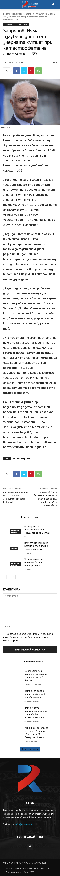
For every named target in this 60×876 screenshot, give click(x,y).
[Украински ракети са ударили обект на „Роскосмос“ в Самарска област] (16, 731)
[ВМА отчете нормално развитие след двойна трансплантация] (16, 545)
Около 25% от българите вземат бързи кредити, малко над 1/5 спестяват (45, 499)
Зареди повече (29, 749)
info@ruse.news (23, 824)
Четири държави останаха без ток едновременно (33, 562)
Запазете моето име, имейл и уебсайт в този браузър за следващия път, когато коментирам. (28, 637)
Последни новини (21, 24)
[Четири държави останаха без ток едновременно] (16, 694)
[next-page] (14, 577)
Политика (17, 14)
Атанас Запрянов (21, 458)
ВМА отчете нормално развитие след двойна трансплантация (36, 546)
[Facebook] (16, 70)
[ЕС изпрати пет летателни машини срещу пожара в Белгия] (16, 674)
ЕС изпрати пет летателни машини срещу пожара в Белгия (37, 529)
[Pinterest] (31, 70)
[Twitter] (24, 70)
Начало (6, 14)
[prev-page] (8, 577)
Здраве (14, 548)
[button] (53, 4)
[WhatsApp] (38, 70)
